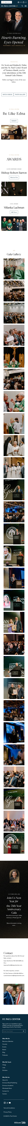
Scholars (4, 1070)
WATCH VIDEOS (7, 94)
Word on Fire (14, 177)
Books (4, 1049)
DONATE (14, 121)
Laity (3, 1067)
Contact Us (5, 1091)
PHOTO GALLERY (20, 94)
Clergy (4, 1065)
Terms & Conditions (9, 1108)
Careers (4, 1094)
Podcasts (5, 1055)
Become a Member (7, 1041)
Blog (3, 1052)
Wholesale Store (7, 1088)
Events (4, 1047)
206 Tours (14, 212)
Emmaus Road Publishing (9, 1082)
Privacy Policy (7, 1112)
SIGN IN (20, 2)
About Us (5, 1080)
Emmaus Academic (7, 1085)
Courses (4, 1044)
